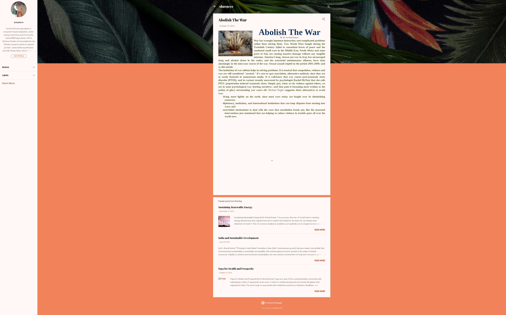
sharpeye (226, 6)
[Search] (328, 7)
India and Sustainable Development (238, 238)
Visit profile (19, 56)
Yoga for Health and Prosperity (236, 268)
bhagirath (18, 22)
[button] (323, 19)
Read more (320, 230)
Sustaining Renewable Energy (235, 207)
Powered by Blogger (273, 303)
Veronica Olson (277, 308)
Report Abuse (8, 83)
